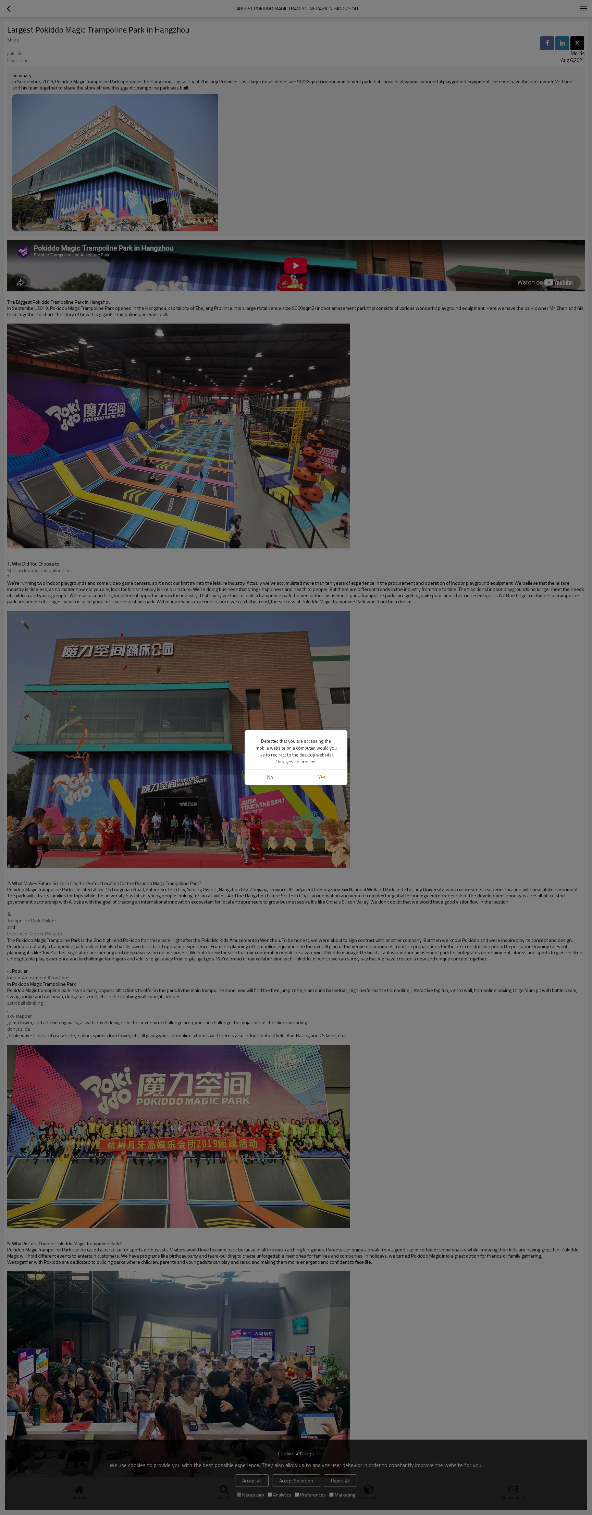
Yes (322, 777)
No (270, 777)
